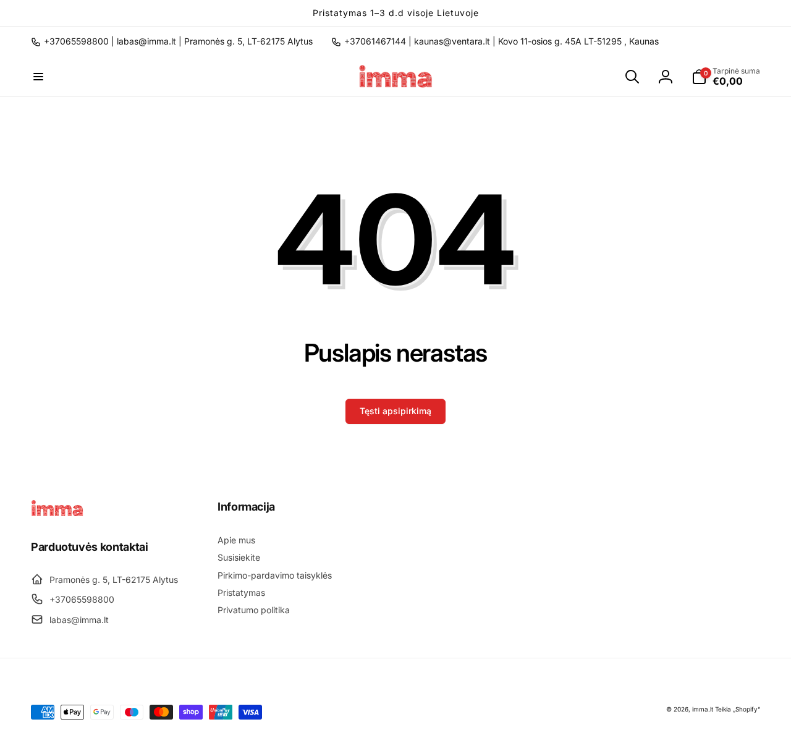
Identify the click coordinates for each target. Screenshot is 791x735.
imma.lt (702, 709)
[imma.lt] (57, 513)
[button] (38, 76)
